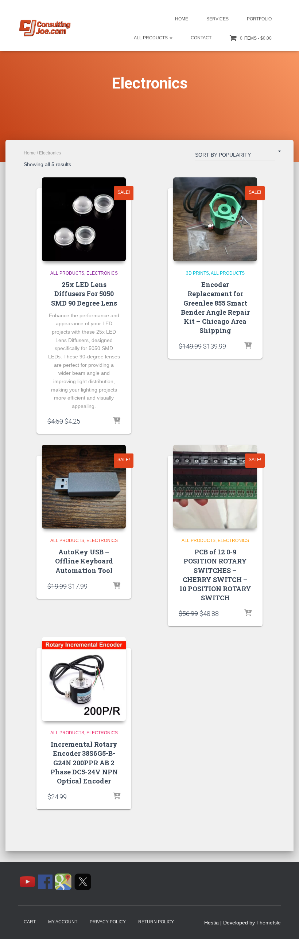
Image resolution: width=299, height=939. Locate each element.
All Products (151, 37)
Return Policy (156, 921)
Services (217, 18)
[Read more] (116, 421)
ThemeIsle (268, 923)
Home (181, 18)
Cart (30, 921)
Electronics (102, 273)
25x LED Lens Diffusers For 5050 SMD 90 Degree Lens (84, 293)
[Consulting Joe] (45, 28)
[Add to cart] (248, 346)
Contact (201, 37)
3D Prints (197, 273)
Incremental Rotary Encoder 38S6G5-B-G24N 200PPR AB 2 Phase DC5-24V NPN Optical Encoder (84, 762)
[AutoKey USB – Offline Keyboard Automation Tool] (84, 487)
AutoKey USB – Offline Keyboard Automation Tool (84, 560)
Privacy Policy (108, 921)
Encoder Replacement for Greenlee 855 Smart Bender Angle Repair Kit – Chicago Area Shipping (215, 307)
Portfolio (259, 18)
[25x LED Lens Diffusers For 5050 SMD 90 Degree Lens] (84, 219)
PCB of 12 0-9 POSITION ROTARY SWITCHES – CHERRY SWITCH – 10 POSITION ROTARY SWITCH (215, 574)
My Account (62, 921)
